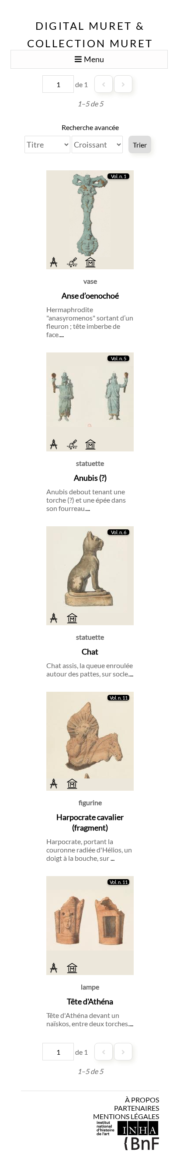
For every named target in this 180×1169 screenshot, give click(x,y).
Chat (90, 651)
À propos (142, 1099)
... (62, 334)
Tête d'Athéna (90, 1001)
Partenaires (136, 1108)
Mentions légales (126, 1116)
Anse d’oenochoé (90, 295)
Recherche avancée (90, 127)
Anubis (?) (90, 477)
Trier (140, 144)
